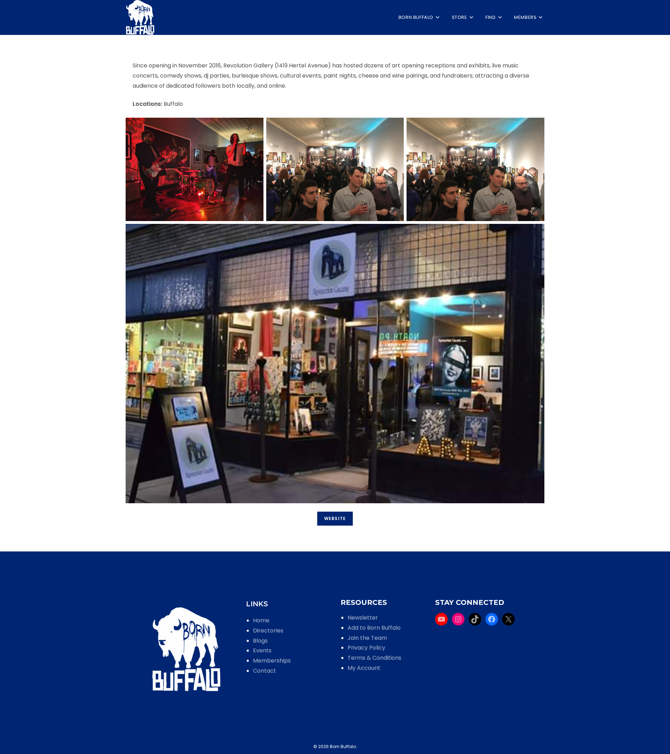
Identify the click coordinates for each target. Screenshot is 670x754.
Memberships (272, 661)
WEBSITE (335, 518)
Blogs (260, 641)
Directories (268, 631)
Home (261, 620)
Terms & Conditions (374, 658)
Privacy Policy (366, 648)
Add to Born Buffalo (374, 628)
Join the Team (367, 638)
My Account (364, 668)
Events (262, 650)
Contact (264, 671)
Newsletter (363, 618)
